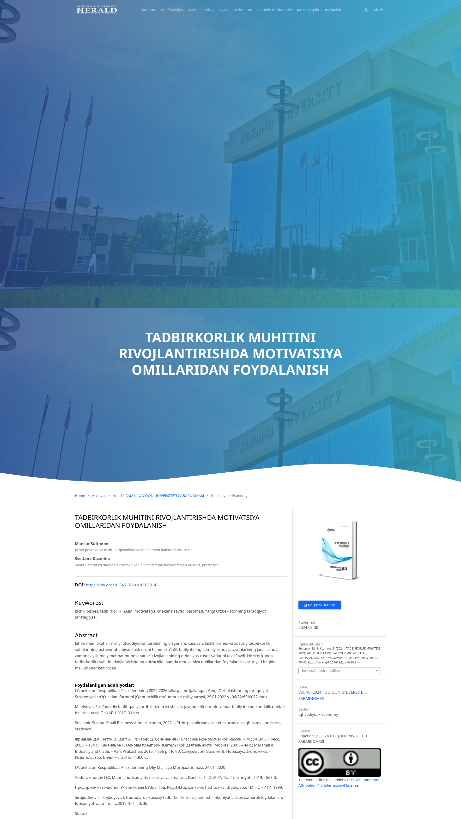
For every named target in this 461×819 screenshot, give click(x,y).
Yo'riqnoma (242, 9)
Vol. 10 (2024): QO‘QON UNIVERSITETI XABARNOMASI (158, 495)
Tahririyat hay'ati (214, 9)
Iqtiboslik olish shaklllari (321, 670)
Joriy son (149, 9)
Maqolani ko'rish (321, 605)
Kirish (378, 9)
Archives (99, 495)
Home (80, 495)
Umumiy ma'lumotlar (274, 9)
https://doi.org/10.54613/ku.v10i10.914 (121, 585)
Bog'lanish (332, 9)
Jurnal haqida (308, 9)
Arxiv (192, 9)
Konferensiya (172, 9)
